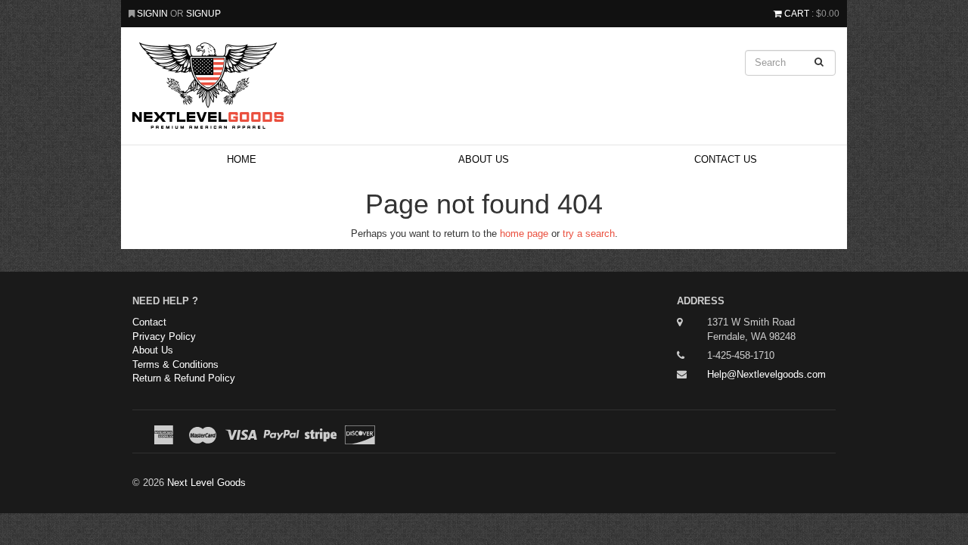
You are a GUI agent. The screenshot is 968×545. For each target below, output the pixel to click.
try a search (589, 233)
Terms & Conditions (175, 364)
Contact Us (725, 159)
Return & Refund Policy (183, 378)
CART (796, 13)
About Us (483, 159)
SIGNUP (203, 13)
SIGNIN (153, 13)
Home (241, 159)
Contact (149, 322)
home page (524, 233)
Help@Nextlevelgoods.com (766, 374)
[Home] (363, 85)
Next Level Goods (206, 482)
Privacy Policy (164, 336)
